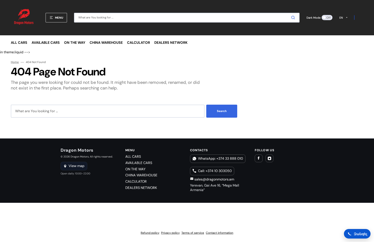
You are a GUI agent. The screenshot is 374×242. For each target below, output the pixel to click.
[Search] (294, 17)
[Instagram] (269, 158)
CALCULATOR (136, 181)
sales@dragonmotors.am (213, 179)
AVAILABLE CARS (138, 163)
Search (222, 111)
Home (15, 62)
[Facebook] (259, 158)
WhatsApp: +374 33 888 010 (220, 158)
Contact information (219, 233)
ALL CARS (133, 156)
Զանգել (360, 234)
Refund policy (150, 233)
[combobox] (187, 18)
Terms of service (192, 233)
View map (76, 166)
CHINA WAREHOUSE (141, 175)
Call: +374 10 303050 (215, 171)
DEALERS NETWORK (141, 187)
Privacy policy (170, 233)
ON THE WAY (135, 169)
